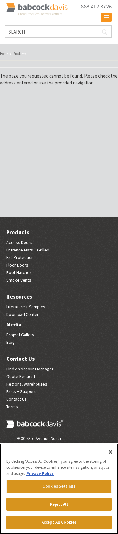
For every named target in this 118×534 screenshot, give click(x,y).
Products (17, 232)
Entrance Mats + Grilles (27, 250)
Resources (19, 296)
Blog (10, 342)
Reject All (59, 504)
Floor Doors (17, 265)
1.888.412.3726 (94, 6)
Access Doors (19, 242)
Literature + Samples (25, 307)
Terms (12, 406)
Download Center (22, 314)
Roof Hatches (19, 272)
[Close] (110, 452)
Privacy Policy (40, 473)
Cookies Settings (58, 486)
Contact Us (20, 358)
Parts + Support (21, 391)
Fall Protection (20, 257)
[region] (59, 488)
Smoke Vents (18, 280)
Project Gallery (20, 334)
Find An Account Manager (29, 369)
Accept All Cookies (59, 522)
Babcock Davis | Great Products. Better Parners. (37, 9)
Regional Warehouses (26, 384)
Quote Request (20, 376)
